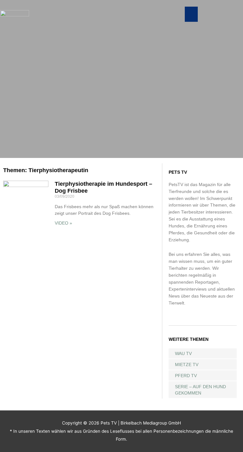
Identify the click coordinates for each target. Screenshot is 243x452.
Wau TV (183, 353)
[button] (191, 14)
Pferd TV (186, 375)
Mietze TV (186, 364)
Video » (63, 223)
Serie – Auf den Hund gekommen (200, 389)
